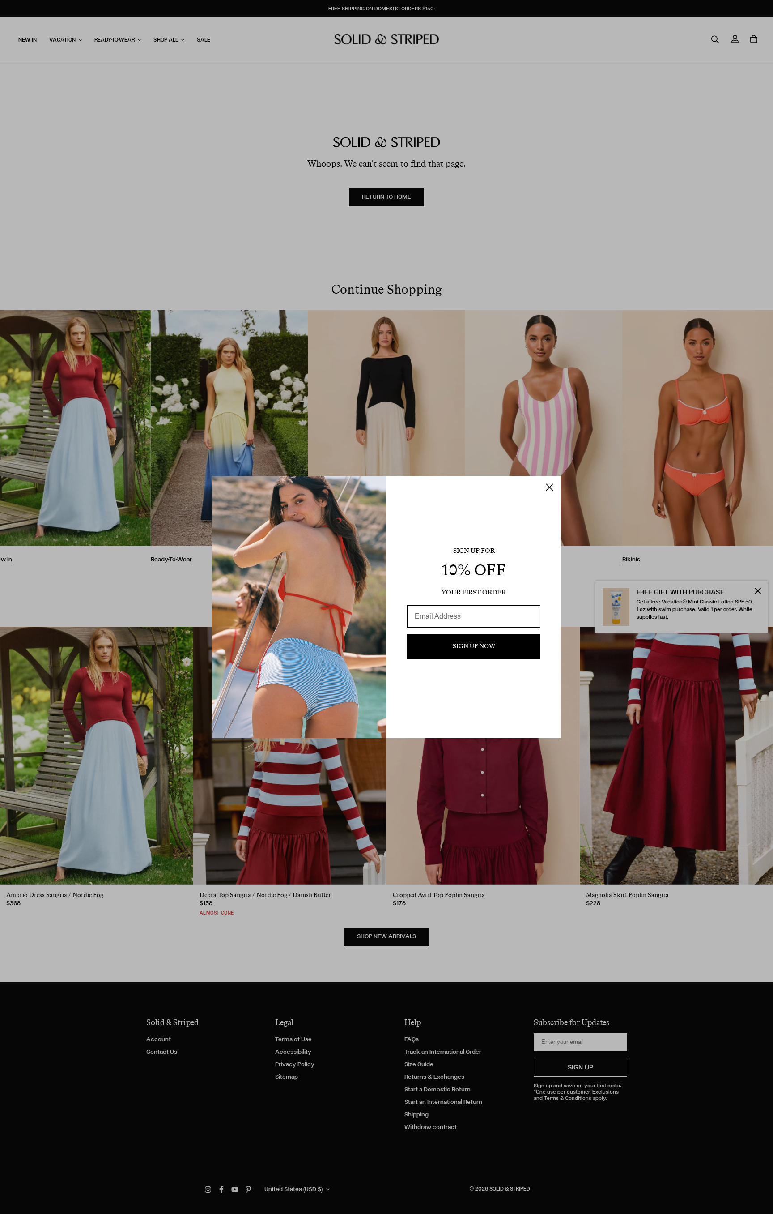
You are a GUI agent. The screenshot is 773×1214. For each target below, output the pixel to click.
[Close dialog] (549, 487)
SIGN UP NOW (474, 646)
